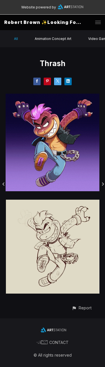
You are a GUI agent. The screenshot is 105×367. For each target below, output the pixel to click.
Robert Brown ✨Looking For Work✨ (51, 22)
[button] (81, 308)
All (16, 39)
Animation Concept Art (53, 39)
